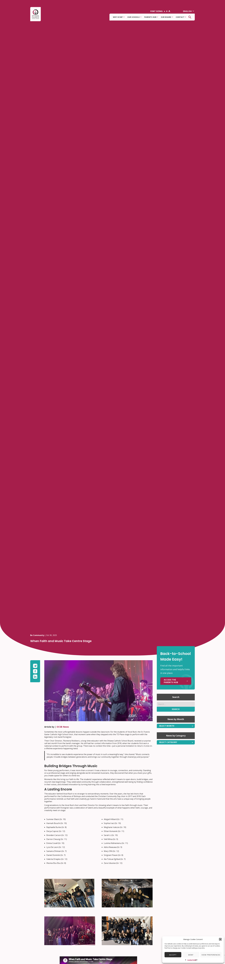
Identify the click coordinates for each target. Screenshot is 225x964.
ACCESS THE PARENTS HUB (171, 681)
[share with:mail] (35, 666)
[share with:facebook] (35, 672)
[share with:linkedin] (35, 677)
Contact (180, 17)
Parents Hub (150, 17)
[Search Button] (189, 17)
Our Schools (133, 17)
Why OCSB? (118, 17)
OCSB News (63, 726)
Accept (172, 955)
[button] (220, 939)
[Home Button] (35, 14)
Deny (190, 955)
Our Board (166, 17)
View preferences (211, 955)
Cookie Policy (191, 960)
